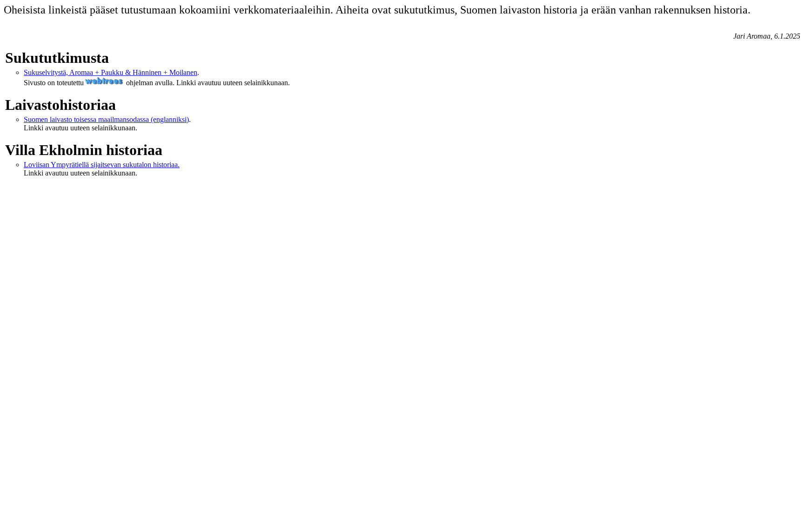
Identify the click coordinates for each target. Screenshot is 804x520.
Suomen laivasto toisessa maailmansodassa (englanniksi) (106, 119)
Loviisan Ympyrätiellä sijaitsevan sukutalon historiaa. (102, 165)
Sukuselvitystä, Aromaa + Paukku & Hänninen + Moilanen (110, 72)
